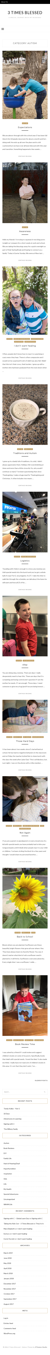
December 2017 (10, 1284)
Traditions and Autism (25, 453)
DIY (5, 1153)
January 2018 (9, 1278)
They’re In (40, 1224)
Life (5, 1184)
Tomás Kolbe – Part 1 (12, 1109)
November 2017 (10, 1289)
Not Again (25, 833)
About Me (4, 2)
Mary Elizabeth (9, 1229)
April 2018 (7, 1268)
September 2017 (10, 1299)
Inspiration (19, 341)
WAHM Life (8, 1204)
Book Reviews (18, 1040)
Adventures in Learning (12, 1119)
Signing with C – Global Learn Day (16, 1218)
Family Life (28, 449)
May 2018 (7, 1263)
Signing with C (9, 1124)
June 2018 (8, 1258)
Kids (42, 825)
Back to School (25, 937)
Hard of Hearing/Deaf (21, 339)
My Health (27, 737)
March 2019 (8, 1253)
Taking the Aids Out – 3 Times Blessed (18, 1224)
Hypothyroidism (37, 339)
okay (25, 665)
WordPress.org (9, 1333)
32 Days (7, 1114)
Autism (25, 123)
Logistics (24, 561)
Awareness (25, 231)
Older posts (41, 1080)
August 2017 (9, 1304)
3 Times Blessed (25, 12)
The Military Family (11, 1129)
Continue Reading (25, 156)
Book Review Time (25, 1044)
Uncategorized (30, 341)
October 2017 (9, 1294)
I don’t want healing (25, 346)
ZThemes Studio (41, 1347)
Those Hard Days (25, 741)
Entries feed (8, 1323)
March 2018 (8, 1273)
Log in (6, 1318)
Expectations (25, 127)
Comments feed (10, 1328)
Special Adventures (28, 556)
